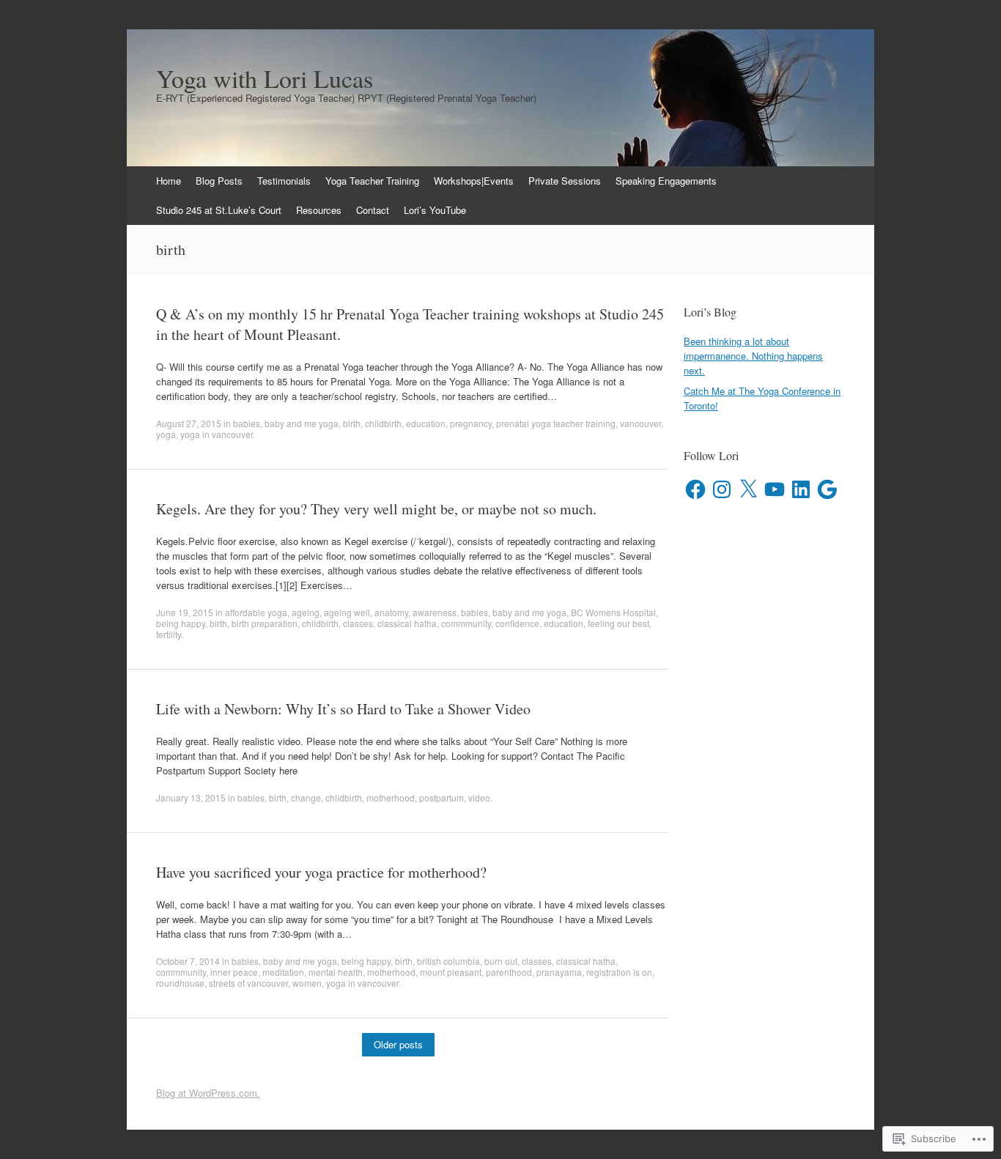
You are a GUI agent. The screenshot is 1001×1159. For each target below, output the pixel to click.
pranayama (559, 972)
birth (352, 423)
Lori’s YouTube (435, 210)
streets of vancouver (248, 983)
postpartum (441, 797)
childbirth (383, 423)
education (426, 423)
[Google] (827, 489)
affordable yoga (256, 612)
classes (358, 623)
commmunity (466, 623)
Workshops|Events (474, 181)
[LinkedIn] (801, 489)
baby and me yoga (302, 423)
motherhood (390, 797)
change (306, 797)
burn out (500, 961)
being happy (180, 623)
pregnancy (471, 423)
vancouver (640, 423)
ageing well (347, 612)
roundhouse (180, 983)
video (479, 797)
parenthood (509, 972)
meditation (283, 972)
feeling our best (618, 623)
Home (168, 181)
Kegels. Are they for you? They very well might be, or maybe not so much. (376, 509)
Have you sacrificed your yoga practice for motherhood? (321, 872)
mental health (336, 972)
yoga (166, 434)
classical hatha (407, 623)
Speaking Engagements (666, 181)
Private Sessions (564, 181)
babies (246, 423)
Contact (372, 210)
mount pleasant (450, 972)
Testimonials (284, 181)
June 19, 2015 (184, 612)
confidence (517, 623)
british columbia (448, 961)
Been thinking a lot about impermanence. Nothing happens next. (753, 355)
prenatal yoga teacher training (556, 423)
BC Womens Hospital (613, 612)
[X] (748, 489)
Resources (318, 210)
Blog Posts (219, 181)
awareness (435, 612)
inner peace (234, 972)
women (307, 983)
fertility (168, 634)
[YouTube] (774, 489)
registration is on (619, 972)
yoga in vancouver (216, 434)
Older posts (398, 1044)
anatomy (391, 612)
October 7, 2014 (188, 961)
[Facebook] (695, 489)
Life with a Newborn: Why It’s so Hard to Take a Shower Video (343, 709)
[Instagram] (722, 489)
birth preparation (265, 623)
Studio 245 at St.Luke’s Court (218, 210)
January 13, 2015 (191, 797)
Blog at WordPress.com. (208, 1093)
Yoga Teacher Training (372, 181)
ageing (305, 612)
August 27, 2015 (188, 423)
